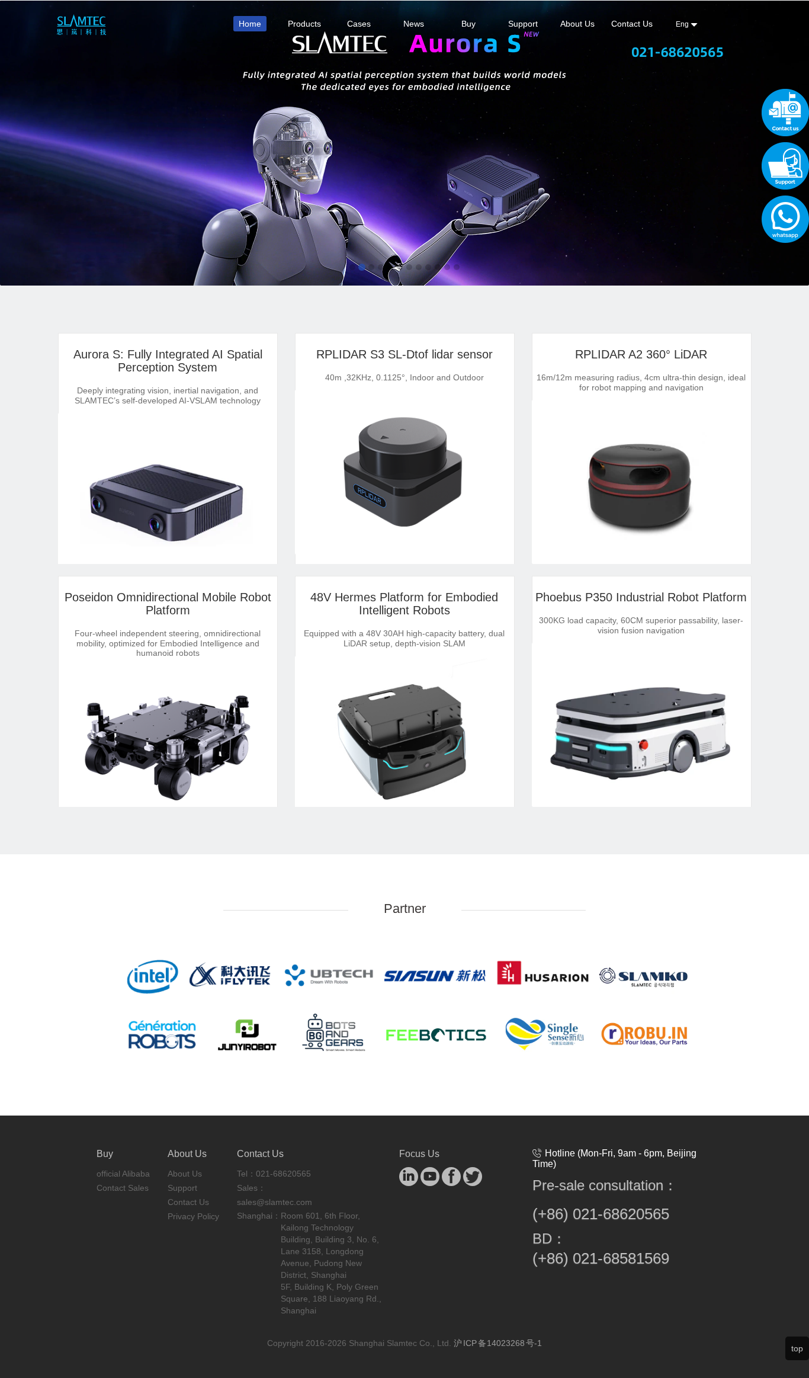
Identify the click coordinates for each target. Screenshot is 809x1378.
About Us (577, 23)
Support (523, 23)
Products (304, 23)
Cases (359, 23)
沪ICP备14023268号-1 (498, 1343)
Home (250, 23)
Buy (468, 23)
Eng (683, 24)
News (413, 23)
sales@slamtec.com (274, 1202)
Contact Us (632, 23)
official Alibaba (123, 1173)
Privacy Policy (193, 1216)
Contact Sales (123, 1188)
